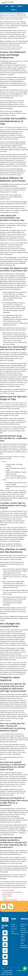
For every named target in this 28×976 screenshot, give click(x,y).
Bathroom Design (8, 890)
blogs (13, 885)
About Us (13, 6)
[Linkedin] (5, 944)
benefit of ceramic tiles (11, 243)
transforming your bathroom (9, 47)
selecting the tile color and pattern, (15, 490)
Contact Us (14, 10)
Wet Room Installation (10, 900)
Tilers (4, 898)
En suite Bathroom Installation (12, 892)
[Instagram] (5, 950)
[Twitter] (5, 938)
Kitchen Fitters (7, 894)
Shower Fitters (7, 896)
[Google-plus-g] (5, 962)
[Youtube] (5, 956)
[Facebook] (5, 932)
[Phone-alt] (10, 906)
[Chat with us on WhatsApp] (25, 968)
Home (7, 6)
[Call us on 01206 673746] (3, 968)
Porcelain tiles (4, 202)
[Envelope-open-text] (3, 906)
